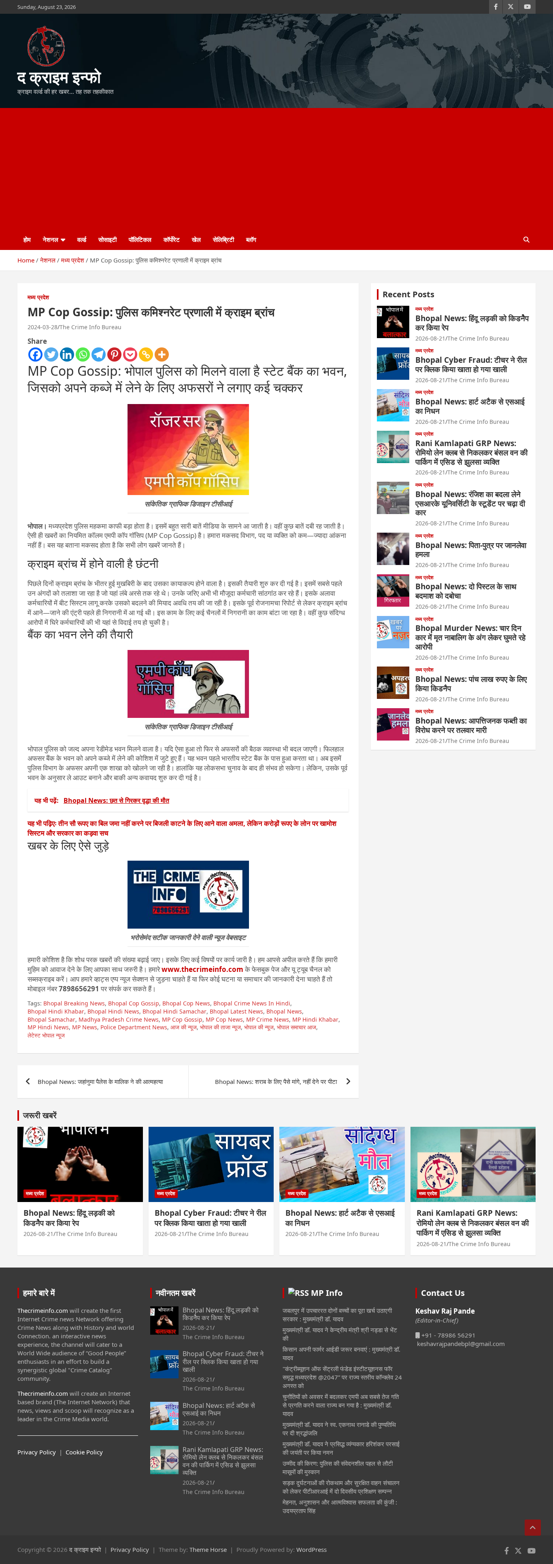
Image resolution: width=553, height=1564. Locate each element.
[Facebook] (35, 354)
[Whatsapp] (83, 354)
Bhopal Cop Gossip (133, 1003)
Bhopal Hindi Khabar (56, 1011)
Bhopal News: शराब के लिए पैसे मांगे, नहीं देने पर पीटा (276, 1081)
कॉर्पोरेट (172, 239)
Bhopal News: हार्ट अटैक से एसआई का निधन (470, 406)
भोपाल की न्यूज (259, 1027)
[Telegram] (98, 354)
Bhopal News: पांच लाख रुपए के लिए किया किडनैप (471, 684)
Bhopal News (284, 1011)
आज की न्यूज (183, 1027)
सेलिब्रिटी (223, 239)
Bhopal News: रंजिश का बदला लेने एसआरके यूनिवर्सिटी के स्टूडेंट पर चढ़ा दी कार (470, 503)
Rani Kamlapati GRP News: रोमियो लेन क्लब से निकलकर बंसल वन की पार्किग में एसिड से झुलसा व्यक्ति (471, 452)
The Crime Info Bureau (90, 327)
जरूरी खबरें (40, 1115)
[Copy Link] (146, 354)
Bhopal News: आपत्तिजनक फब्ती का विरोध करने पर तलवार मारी (471, 725)
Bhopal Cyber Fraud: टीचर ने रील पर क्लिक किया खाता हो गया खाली (471, 365)
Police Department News (133, 1027)
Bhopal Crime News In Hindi (251, 1003)
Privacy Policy (36, 1452)
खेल (196, 239)
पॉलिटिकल (140, 239)
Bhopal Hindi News (113, 1011)
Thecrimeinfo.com (42, 1310)
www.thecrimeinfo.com (202, 969)
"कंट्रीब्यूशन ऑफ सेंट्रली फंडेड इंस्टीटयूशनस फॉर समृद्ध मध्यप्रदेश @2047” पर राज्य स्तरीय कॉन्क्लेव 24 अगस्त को (342, 1377)
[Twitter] (51, 354)
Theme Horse (208, 1549)
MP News (84, 1027)
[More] (162, 354)
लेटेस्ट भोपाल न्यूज (46, 1035)
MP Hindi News (48, 1027)
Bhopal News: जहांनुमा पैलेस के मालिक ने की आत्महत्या (100, 1081)
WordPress (311, 1549)
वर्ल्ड (81, 239)
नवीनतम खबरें (176, 1292)
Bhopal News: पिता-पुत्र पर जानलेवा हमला (470, 550)
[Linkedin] (67, 354)
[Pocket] (130, 354)
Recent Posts (408, 294)
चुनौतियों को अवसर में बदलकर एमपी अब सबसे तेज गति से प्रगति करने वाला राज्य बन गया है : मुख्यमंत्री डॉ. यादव (341, 1405)
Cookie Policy (84, 1452)
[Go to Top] (533, 1528)
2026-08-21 (430, 338)
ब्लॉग (251, 239)
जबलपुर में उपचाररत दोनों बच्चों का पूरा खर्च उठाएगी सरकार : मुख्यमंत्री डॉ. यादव (337, 1314)
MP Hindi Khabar (315, 1019)
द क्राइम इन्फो (59, 77)
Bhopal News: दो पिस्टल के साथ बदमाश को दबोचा (466, 591)
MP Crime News (267, 1019)
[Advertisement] (276, 168)
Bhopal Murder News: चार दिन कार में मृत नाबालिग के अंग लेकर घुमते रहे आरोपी (470, 637)
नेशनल (50, 239)
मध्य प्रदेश (38, 297)
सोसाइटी (107, 239)
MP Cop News (224, 1019)
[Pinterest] (114, 354)
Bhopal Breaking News (74, 1003)
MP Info (326, 1292)
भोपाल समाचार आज (296, 1027)
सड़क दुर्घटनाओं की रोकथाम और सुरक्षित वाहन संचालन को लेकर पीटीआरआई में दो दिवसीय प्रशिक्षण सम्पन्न (341, 1487)
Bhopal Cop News (186, 1003)
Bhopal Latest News (236, 1011)
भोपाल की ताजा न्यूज (220, 1027)
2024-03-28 (42, 327)
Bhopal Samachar (51, 1019)
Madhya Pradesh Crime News (119, 1019)
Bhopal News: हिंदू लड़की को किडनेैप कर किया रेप (472, 323)
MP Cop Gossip (182, 1019)
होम (27, 239)
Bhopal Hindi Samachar (174, 1011)
